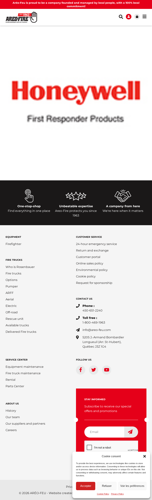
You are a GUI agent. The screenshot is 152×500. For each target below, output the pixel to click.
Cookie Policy (103, 494)
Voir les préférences (132, 485)
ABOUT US (12, 403)
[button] (144, 456)
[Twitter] (93, 370)
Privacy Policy (117, 494)
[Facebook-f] (80, 370)
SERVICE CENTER (17, 359)
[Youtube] (106, 370)
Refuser (107, 485)
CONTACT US (84, 298)
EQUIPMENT (13, 236)
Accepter (85, 485)
